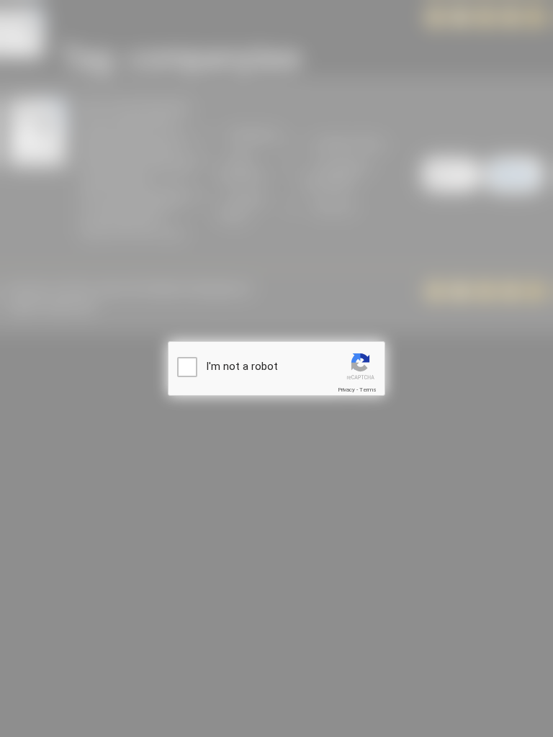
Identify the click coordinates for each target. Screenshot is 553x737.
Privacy (346, 389)
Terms (368, 389)
